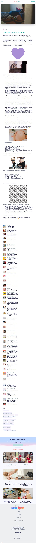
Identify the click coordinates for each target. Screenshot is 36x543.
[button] (2, 1)
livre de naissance (6, 423)
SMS (18, 533)
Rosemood (18, 534)
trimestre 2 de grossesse (6, 427)
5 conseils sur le (19, 116)
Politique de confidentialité (18, 520)
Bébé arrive (9, 29)
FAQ (19, 512)
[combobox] (2, 542)
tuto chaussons (22, 108)
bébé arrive (9, 416)
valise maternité (13, 430)
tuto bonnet (15, 108)
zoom (16, 207)
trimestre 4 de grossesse (6, 430)
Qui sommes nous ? (19, 515)
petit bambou (11, 150)
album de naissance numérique (7, 413)
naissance (11, 423)
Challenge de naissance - (18, 529)
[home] (17, 1)
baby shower (5, 416)
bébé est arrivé (14, 416)
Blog (6, 29)
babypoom (28, 85)
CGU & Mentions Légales (19, 521)
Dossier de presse (19, 518)
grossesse (12, 420)
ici (18, 79)
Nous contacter (18, 517)
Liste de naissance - (18, 528)
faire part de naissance (6, 420)
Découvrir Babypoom (18, 445)
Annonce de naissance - (18, 527)
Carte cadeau (19, 514)
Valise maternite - (18, 530)
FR (3, 542)
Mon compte (33, 1)
